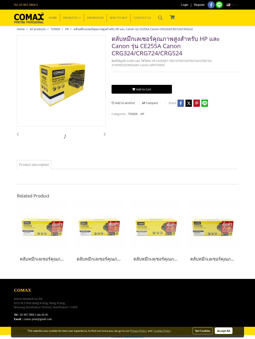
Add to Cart (143, 89)
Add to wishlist (124, 103)
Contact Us (99, 314)
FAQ (95, 309)
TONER (133, 114)
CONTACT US (142, 17)
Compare (151, 103)
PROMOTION (95, 17)
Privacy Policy (101, 304)
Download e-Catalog (105, 294)
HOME (53, 17)
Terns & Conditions (104, 299)
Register (199, 5)
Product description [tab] (34, 165)
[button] (160, 18)
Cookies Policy (162, 330)
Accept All (223, 330)
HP (142, 114)
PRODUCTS (70, 17)
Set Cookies (202, 330)
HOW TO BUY (119, 17)
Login (184, 5)
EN (233, 5)
